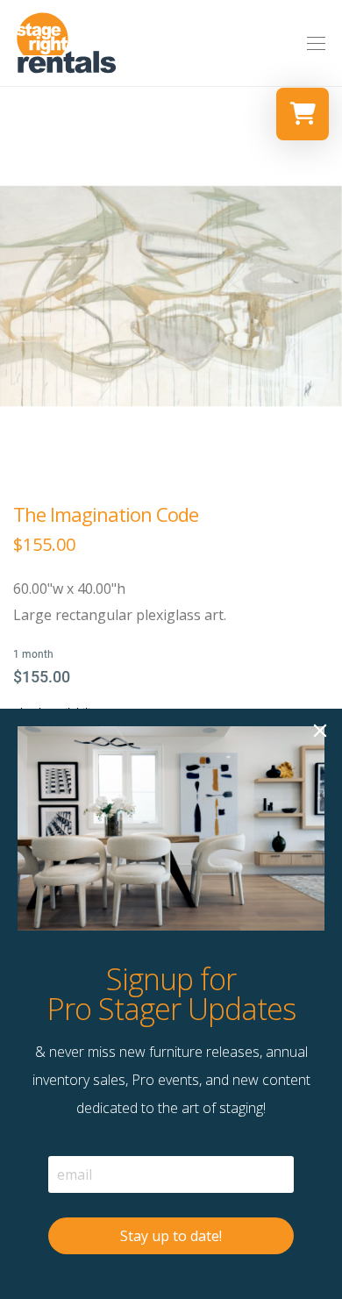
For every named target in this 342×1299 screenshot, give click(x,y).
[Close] (320, 730)
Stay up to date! (171, 1235)
